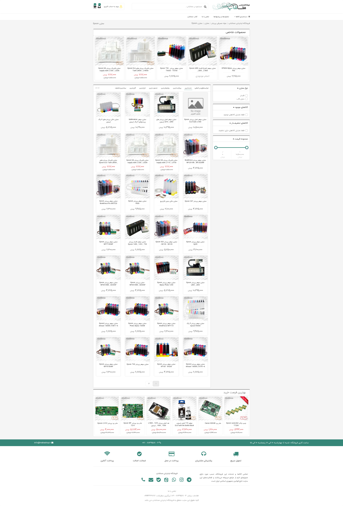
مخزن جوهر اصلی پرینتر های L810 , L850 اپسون (166, 120)
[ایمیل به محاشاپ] (151, 480)
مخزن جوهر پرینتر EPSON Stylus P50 (233, 69)
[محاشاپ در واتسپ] (174, 480)
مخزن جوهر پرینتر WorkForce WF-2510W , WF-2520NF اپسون (195, 162)
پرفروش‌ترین (165, 88)
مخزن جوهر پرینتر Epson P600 (137, 202)
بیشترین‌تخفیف (120, 88)
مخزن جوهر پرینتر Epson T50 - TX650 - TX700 (171, 69)
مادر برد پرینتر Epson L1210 (108, 423)
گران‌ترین (133, 88)
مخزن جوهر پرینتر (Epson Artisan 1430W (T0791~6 (195, 365)
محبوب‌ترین (153, 88)
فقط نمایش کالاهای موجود (233, 115)
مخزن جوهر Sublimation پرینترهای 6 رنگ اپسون (137, 120)
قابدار (242, 95)
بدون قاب (240, 99)
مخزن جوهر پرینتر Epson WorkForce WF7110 (166, 324)
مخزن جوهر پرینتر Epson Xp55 (195, 243)
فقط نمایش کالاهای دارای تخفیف (231, 130)
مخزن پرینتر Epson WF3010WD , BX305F (137, 284)
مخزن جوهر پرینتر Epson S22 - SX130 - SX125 (166, 243)
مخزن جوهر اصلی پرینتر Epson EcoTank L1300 (195, 120)
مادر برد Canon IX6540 (213, 423)
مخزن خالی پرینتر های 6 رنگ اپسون (108, 120)
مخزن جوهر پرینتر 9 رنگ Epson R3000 (195, 324)
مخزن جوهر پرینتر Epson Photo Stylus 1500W (137, 324)
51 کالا (97, 88)
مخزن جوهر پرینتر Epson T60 (137, 364)
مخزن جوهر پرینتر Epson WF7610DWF (108, 365)
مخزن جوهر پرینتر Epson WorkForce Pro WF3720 (108, 202)
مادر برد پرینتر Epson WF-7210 (133, 424)
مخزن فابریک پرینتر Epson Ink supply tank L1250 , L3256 (109, 69)
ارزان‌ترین (142, 88)
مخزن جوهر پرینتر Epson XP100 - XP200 (166, 365)
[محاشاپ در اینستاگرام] (181, 480)
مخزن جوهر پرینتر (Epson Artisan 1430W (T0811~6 (108, 324)
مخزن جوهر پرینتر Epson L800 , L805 (195, 284)
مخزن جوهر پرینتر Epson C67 (195, 201)
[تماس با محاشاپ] (143, 480)
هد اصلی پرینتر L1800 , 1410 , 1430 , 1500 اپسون (158, 424)
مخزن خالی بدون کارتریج (168, 201)
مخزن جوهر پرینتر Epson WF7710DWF (108, 243)
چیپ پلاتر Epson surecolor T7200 (236, 424)
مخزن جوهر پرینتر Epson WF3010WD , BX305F (108, 284)
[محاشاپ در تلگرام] (189, 480)
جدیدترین (188, 88)
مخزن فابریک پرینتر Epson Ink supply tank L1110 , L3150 (166, 161)
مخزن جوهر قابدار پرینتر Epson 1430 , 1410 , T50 (137, 243)
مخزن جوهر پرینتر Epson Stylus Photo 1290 (166, 284)
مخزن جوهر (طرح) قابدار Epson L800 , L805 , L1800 (202, 69)
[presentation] (105, 32)
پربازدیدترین (177, 88)
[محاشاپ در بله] (158, 480)
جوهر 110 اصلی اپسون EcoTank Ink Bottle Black (184, 424)
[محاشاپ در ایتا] (166, 480)
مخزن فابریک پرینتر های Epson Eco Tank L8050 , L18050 (140, 69)
